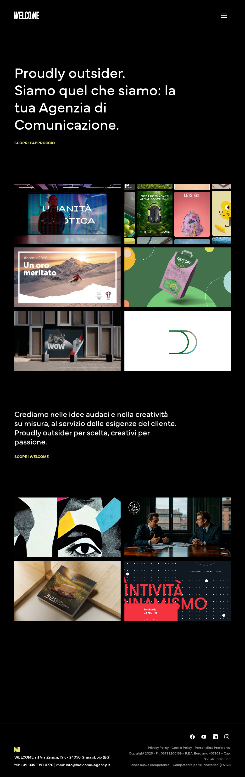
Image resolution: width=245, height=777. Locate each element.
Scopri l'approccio (34, 142)
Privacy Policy (158, 747)
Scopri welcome (31, 456)
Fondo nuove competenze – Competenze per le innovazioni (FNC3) (180, 764)
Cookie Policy (182, 747)
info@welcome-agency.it (88, 764)
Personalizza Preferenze (213, 747)
